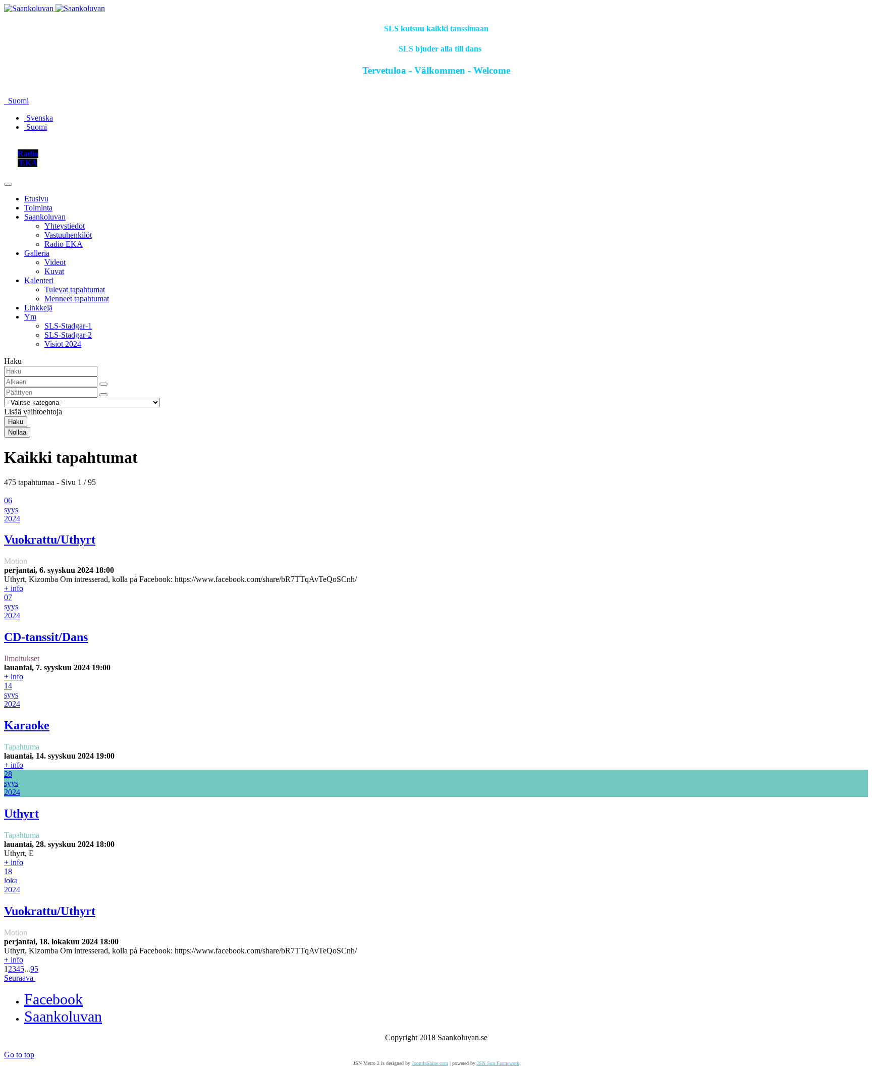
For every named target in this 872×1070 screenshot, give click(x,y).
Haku (15, 421)
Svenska (38, 118)
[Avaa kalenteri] (103, 384)
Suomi (17, 100)
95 (34, 969)
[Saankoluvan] (54, 8)
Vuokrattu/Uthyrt (49, 539)
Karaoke (26, 725)
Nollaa (17, 432)
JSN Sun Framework (498, 1063)
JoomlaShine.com (430, 1063)
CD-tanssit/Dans (46, 637)
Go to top (19, 1054)
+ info (13, 588)
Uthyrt (21, 813)
